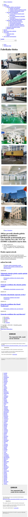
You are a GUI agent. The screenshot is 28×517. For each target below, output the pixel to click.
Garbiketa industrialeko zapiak (17, 11)
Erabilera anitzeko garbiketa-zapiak (18, 9)
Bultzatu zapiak (10, 28)
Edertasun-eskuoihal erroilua (13, 27)
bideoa (8, 35)
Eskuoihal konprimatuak (12, 12)
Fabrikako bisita (10, 33)
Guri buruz (6, 32)
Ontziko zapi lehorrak (15, 8)
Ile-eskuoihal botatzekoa (15, 23)
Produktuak (6, 5)
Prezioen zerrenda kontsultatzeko (8, 259)
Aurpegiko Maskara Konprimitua (17, 19)
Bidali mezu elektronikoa (6, 329)
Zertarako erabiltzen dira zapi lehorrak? (13, 314)
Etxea (5, 4)
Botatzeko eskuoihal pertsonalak (14, 20)
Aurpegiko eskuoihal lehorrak (17, 24)
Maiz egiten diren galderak (10, 31)
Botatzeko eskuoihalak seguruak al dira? (13, 294)
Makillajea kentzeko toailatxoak (17, 25)
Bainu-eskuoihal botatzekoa (16, 21)
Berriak (5, 29)
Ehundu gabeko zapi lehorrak (13, 7)
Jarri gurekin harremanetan (10, 36)
